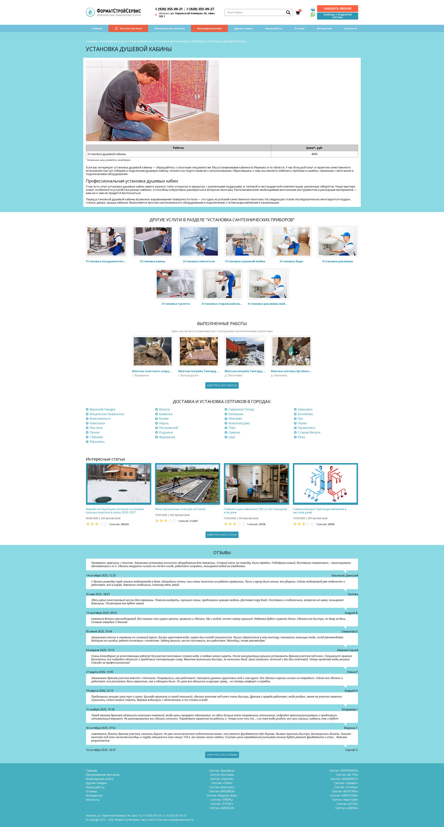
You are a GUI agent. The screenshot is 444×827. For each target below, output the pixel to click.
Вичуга (164, 409)
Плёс (232, 428)
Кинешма (235, 414)
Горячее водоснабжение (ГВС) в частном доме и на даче (255, 510)
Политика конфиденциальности (175, 819)
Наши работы (273, 28)
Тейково (96, 437)
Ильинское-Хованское (107, 414)
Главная (97, 28)
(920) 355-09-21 (169, 9)
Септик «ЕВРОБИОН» (343, 770)
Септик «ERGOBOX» (222, 791)
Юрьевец (97, 441)
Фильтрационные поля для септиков (180, 509)
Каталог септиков (131, 28)
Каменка (165, 414)
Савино (234, 432)
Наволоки (97, 423)
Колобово (305, 414)
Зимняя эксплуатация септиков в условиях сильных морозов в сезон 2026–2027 (115, 510)
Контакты (350, 28)
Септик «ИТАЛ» (347, 804)
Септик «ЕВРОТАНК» (344, 795)
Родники (166, 432)
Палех (302, 423)
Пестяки (96, 428)
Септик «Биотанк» (222, 787)
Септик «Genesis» (222, 779)
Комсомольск (100, 418)
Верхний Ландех (102, 409)
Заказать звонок (337, 8)
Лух (300, 418)
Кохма (164, 418)
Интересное (324, 28)
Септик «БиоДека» (222, 770)
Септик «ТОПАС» (222, 804)
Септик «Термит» (346, 783)
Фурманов (167, 437)
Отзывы (299, 28)
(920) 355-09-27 (200, 9)
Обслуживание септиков (169, 28)
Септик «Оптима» (222, 775)
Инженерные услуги (209, 28)
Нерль (164, 423)
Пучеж (94, 432)
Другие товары (243, 28)
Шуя (231, 437)
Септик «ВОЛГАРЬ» (345, 791)
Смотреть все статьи (222, 534)
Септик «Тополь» (346, 787)
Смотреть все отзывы (222, 754)
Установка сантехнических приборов (179, 41)
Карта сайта (148, 819)
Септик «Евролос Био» (222, 795)
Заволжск (305, 409)
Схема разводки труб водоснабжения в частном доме (320, 510)
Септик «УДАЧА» (346, 808)
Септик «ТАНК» (222, 783)
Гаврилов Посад (241, 409)
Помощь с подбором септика (337, 16)
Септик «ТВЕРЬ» (222, 800)
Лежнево (235, 418)
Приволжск (306, 428)
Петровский (168, 428)
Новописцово (239, 423)
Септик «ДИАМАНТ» (344, 779)
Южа (301, 437)
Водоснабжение (141, 41)
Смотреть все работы (222, 385)
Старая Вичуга (309, 432)
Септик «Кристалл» (345, 800)
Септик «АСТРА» (347, 775)
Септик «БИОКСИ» (222, 808)
